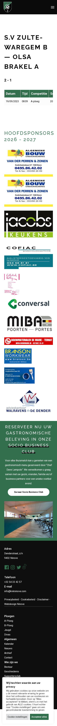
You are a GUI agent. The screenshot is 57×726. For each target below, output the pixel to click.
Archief (8, 653)
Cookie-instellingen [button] (17, 717)
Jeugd (7, 630)
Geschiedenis (11, 671)
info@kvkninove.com (15, 591)
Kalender (9, 643)
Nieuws (8, 648)
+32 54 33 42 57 (13, 581)
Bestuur (8, 666)
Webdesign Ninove (14, 604)
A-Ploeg (8, 620)
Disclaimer (43, 599)
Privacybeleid (11, 599)
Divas (7, 634)
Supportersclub (12, 676)
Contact (8, 657)
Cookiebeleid (28, 599)
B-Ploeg (8, 625)
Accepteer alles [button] (39, 717)
